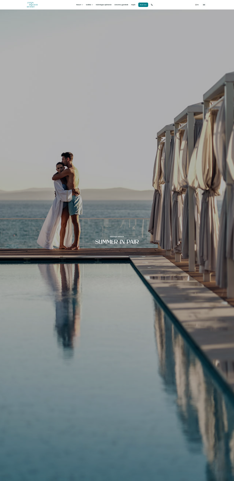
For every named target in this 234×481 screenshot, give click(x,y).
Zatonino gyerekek (121, 5)
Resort (78, 5)
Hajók (133, 5)
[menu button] (204, 5)
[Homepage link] (31, 5)
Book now (143, 5)
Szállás (88, 5)
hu (198, 5)
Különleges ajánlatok (104, 5)
